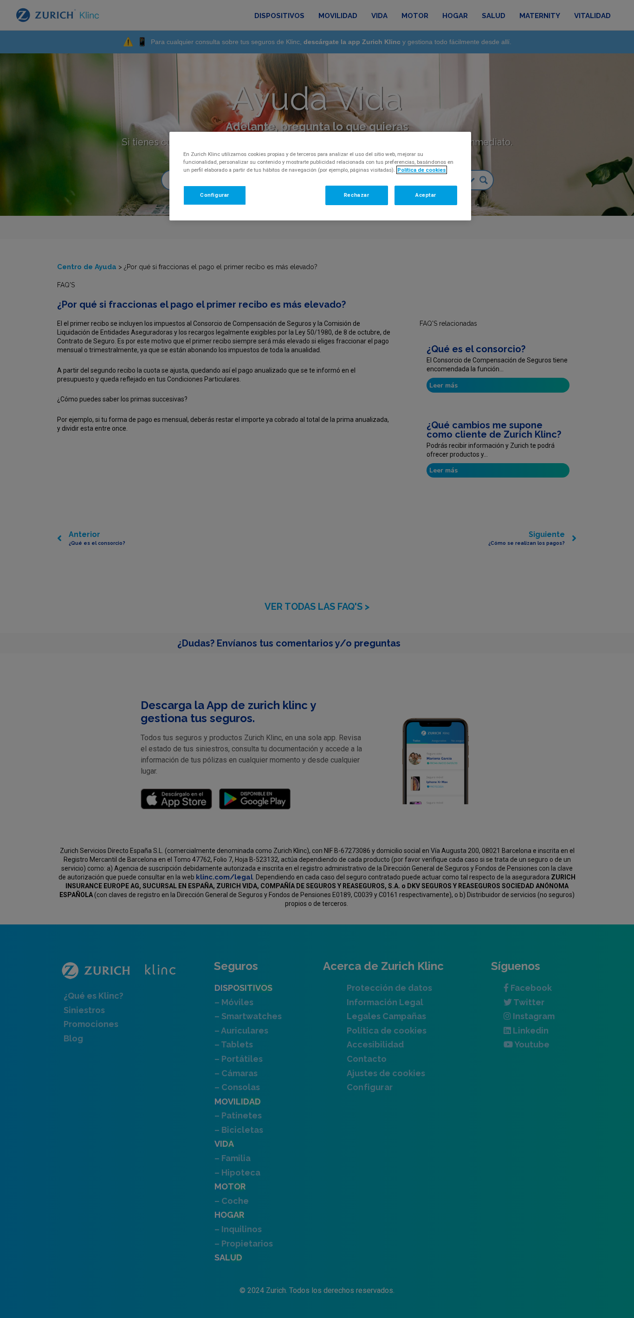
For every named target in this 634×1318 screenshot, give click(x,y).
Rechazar (356, 195)
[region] (320, 176)
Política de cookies (421, 170)
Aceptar (425, 195)
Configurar (214, 195)
